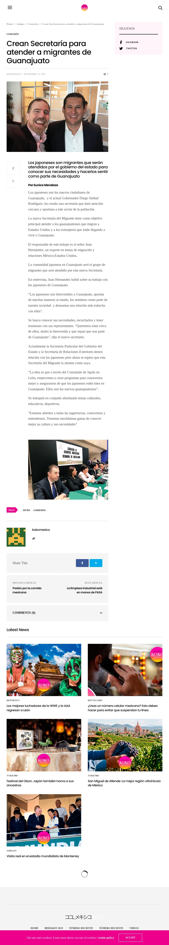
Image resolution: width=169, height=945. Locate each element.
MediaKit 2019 (53, 928)
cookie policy (106, 937)
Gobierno (39, 510)
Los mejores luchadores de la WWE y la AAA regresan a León (38, 708)
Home (34, 928)
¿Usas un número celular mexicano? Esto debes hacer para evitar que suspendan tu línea (123, 708)
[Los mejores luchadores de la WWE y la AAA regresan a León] (44, 670)
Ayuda (26, 510)
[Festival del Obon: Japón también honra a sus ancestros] (44, 745)
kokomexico (14, 74)
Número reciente (81, 928)
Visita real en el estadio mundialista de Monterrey (43, 856)
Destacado (95, 700)
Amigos (12, 851)
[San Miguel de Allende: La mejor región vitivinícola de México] (125, 745)
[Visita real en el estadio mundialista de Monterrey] (44, 820)
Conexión (13, 34)
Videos (134, 928)
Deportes (13, 700)
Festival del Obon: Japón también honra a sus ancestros (40, 783)
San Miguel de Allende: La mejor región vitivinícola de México (124, 783)
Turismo (12, 776)
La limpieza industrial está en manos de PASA (84, 590)
